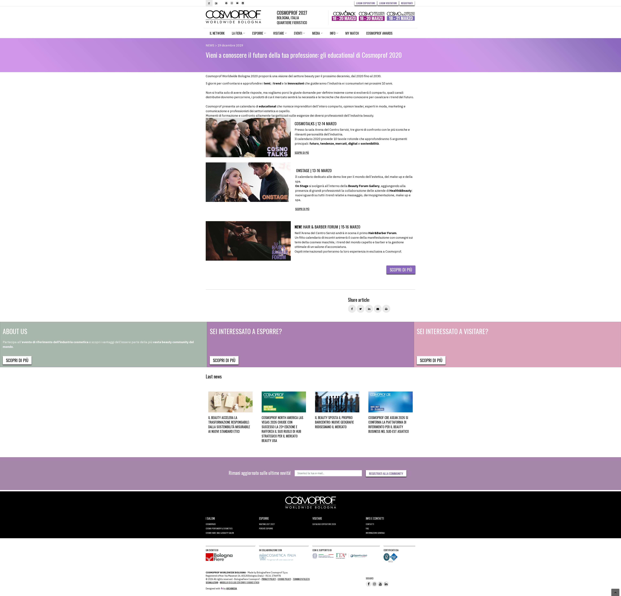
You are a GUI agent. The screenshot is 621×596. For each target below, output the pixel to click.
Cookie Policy (284, 579)
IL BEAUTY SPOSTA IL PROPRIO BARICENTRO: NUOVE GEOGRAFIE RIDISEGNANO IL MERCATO (334, 422)
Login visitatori (388, 3)
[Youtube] (237, 3)
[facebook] (226, 3)
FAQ (367, 528)
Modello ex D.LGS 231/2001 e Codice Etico (239, 582)
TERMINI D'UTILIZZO (301, 579)
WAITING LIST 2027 (267, 524)
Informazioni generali (375, 532)
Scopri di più (302, 153)
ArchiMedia (231, 588)
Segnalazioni (212, 582)
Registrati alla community (386, 473)
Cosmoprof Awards (379, 33)
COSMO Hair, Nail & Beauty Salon (220, 532)
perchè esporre (266, 528)
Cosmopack (211, 524)
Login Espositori (365, 3)
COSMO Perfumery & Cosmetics (219, 528)
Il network (217, 33)
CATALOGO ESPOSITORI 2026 (324, 524)
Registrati (407, 3)
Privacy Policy (269, 579)
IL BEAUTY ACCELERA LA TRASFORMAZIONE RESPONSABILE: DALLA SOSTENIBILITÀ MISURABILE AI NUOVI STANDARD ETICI (229, 424)
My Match (352, 33)
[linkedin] (243, 3)
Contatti (370, 524)
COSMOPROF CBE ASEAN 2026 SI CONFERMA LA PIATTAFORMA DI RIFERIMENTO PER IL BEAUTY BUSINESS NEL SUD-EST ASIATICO (388, 424)
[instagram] (232, 3)
